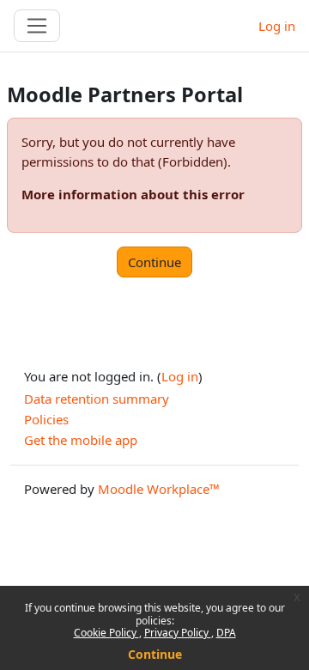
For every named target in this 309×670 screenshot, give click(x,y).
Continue (155, 654)
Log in (276, 25)
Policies (46, 419)
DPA (226, 632)
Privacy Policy (177, 632)
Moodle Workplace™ (159, 488)
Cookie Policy (106, 632)
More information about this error (133, 194)
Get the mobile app (80, 439)
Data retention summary (96, 398)
